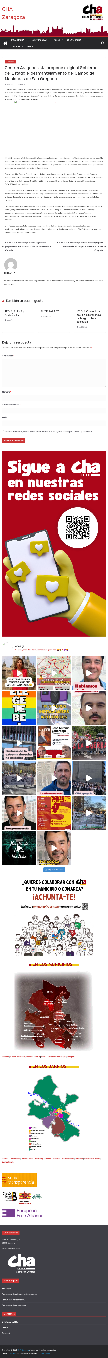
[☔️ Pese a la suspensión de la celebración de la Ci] (54, 813)
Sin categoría (10, 62)
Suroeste (56, 1158)
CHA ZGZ (21, 84)
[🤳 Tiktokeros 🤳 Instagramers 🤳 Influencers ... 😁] (54, 708)
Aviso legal (6, 1288)
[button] (25, 40)
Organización (17, 40)
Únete (30, 46)
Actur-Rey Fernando (43, 1158)
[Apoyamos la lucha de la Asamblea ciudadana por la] (89, 743)
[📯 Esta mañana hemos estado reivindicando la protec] (89, 778)
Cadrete (5, 1056)
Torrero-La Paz (27, 1158)
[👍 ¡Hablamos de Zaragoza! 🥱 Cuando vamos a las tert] (89, 673)
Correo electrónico (11, 404)
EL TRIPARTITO (50, 311)
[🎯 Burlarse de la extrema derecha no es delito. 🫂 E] (19, 743)
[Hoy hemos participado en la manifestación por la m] (89, 813)
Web (4, 417)
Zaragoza (71, 1056)
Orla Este (79, 1158)
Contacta (15, 46)
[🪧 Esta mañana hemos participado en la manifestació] (19, 778)
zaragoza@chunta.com (11, 1248)
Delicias (5, 1158)
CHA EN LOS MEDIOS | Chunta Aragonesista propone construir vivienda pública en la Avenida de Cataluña (28, 246)
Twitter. (5, 1327)
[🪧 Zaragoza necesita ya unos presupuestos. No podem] (54, 848)
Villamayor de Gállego (57, 1056)
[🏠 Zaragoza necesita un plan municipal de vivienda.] (19, 813)
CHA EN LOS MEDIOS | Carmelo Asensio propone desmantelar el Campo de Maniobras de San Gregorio (80, 246)
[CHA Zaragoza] (5, 43)
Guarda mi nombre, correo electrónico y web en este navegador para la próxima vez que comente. (49, 431)
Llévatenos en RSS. (10, 1322)
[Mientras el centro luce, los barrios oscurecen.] (19, 848)
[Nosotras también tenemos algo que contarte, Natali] (19, 673)
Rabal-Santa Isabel (92, 1158)
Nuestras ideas (39, 40)
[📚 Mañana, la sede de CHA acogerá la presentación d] (54, 743)
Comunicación (74, 40)
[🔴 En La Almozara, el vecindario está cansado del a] (54, 778)
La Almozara (15, 1158)
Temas (57, 40)
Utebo (43, 1056)
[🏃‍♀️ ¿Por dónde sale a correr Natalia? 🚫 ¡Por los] (54, 673)
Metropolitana (68, 1158)
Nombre (6, 391)
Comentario (8, 355)
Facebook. (6, 1333)
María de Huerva (33, 1056)
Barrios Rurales (8, 1162)
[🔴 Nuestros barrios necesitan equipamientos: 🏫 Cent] (89, 708)
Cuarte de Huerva (17, 1056)
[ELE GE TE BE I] (19, 708)
